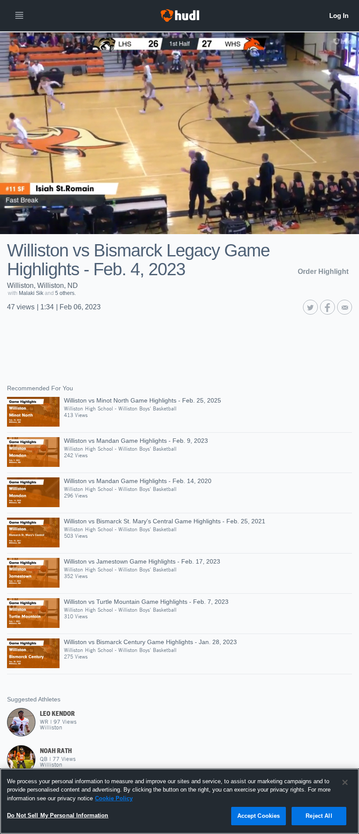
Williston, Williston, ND (42, 285)
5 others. (65, 293)
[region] (179, 801)
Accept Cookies (258, 816)
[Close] (345, 782)
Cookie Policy (114, 798)
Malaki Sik (31, 293)
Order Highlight (323, 271)
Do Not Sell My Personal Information (58, 815)
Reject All (319, 816)
